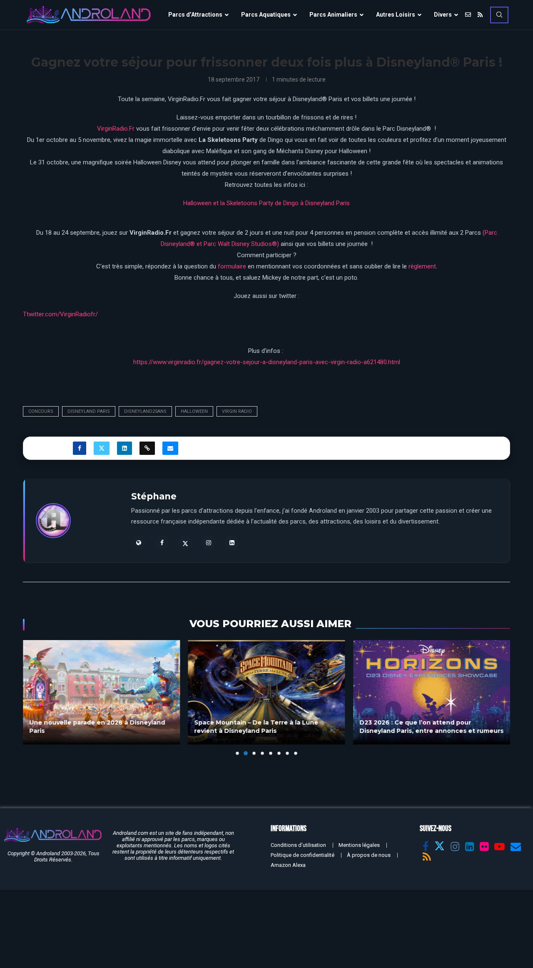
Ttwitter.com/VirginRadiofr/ (60, 314)
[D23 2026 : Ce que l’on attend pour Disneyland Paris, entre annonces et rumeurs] (431, 692)
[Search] (499, 15)
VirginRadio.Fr (115, 128)
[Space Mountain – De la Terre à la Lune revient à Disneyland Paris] (266, 692)
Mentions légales (359, 845)
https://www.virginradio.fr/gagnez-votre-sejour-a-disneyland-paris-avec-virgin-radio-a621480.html (266, 362)
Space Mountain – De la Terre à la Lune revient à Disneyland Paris (256, 727)
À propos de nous (369, 855)
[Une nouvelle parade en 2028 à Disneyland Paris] (101, 692)
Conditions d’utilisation (298, 845)
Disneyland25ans (145, 411)
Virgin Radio (237, 411)
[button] (34, 697)
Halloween (194, 411)
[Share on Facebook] (79, 448)
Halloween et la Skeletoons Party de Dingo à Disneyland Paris (266, 203)
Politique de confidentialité (302, 855)
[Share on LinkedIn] (124, 448)
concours (40, 411)
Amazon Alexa (288, 865)
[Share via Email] (170, 448)
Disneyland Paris (88, 411)
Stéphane (154, 496)
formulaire (232, 266)
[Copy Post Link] (147, 448)
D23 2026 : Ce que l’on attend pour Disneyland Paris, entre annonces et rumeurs (431, 727)
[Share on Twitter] (102, 448)
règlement (422, 266)
